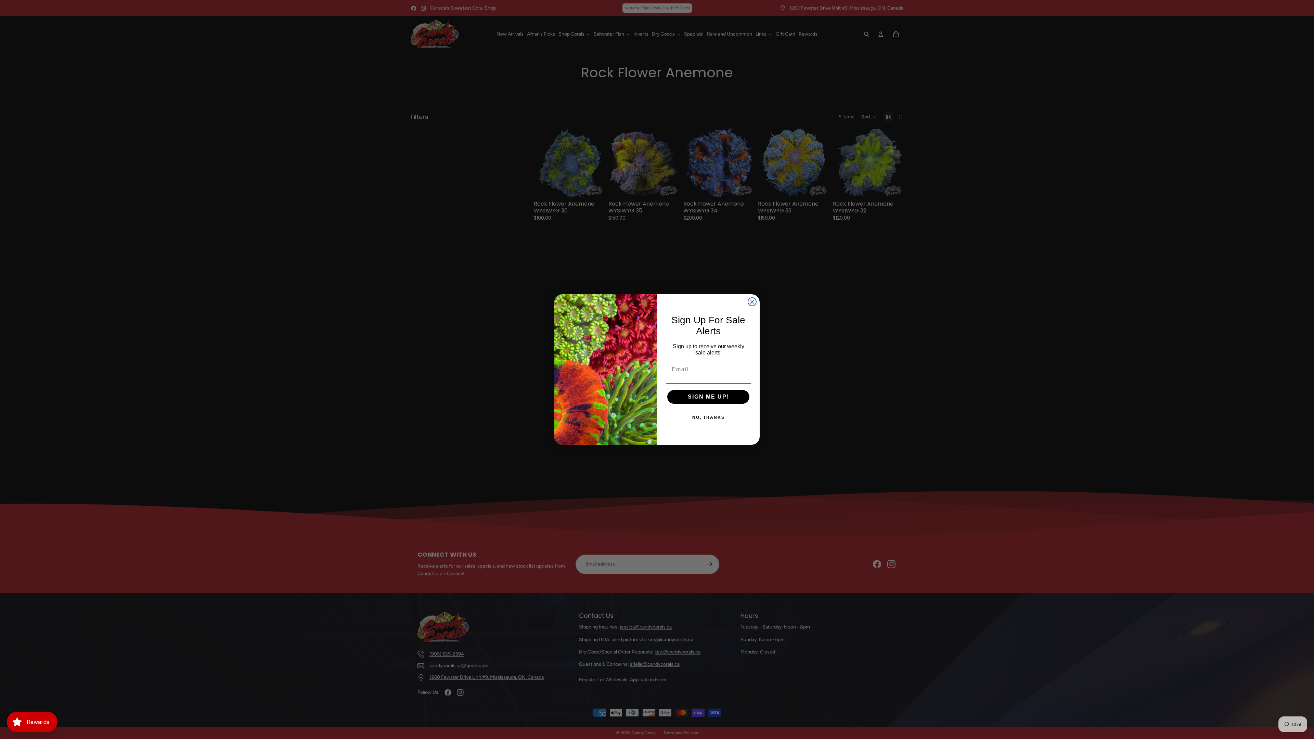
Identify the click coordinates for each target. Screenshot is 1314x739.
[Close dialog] (752, 302)
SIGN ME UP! (708, 397)
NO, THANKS (708, 417)
